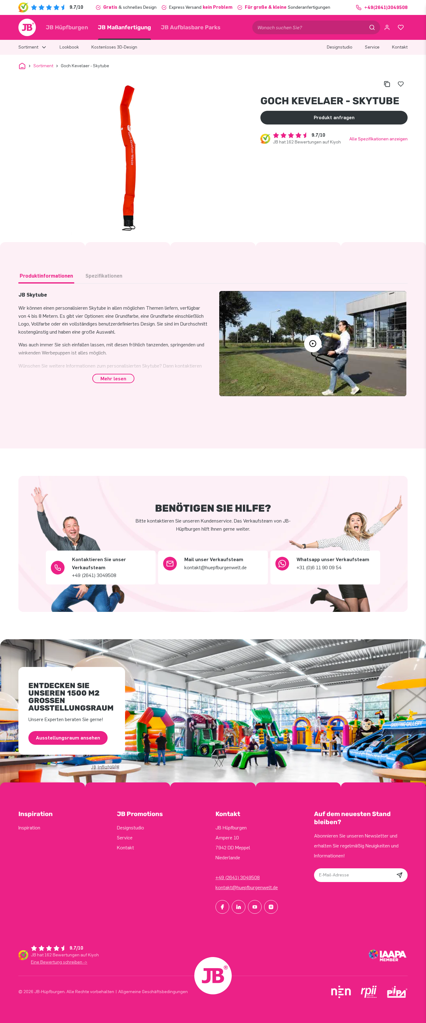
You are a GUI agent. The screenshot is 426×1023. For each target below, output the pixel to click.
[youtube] (255, 907)
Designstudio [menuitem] (339, 47)
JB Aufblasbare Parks (190, 27)
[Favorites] (401, 27)
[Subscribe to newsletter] (399, 875)
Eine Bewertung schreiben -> (59, 962)
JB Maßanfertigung (124, 27)
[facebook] (222, 907)
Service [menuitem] (372, 47)
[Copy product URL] (387, 84)
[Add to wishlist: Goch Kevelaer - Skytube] (401, 84)
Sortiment (43, 65)
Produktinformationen (46, 276)
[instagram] (271, 907)
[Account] (387, 27)
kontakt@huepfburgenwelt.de (246, 887)
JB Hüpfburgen (67, 27)
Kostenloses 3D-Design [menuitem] (114, 47)
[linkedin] (238, 907)
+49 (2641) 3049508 (237, 877)
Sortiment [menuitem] (28, 47)
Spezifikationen (103, 276)
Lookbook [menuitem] (69, 47)
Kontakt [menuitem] (400, 47)
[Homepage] (27, 27)
